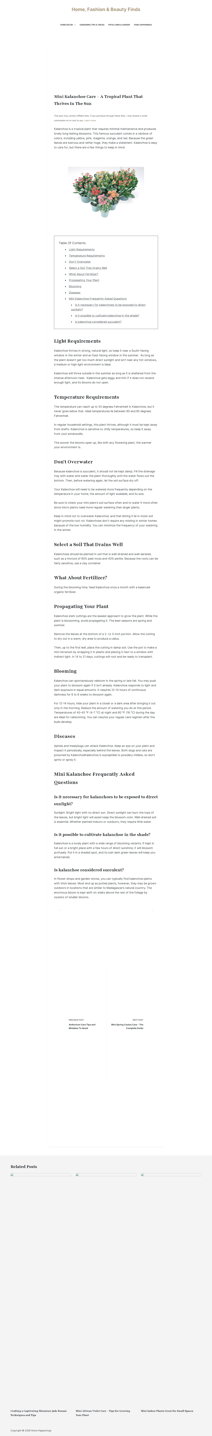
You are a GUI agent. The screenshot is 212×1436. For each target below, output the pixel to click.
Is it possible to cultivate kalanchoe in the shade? (107, 315)
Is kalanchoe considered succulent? (98, 321)
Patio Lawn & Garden (119, 25)
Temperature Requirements (87, 255)
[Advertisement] (106, 70)
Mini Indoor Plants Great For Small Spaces (167, 1411)
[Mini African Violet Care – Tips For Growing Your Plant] (106, 1289)
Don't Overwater (80, 261)
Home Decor (66, 25)
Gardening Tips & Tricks (92, 25)
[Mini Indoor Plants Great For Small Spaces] (171, 1289)
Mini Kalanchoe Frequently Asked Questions (98, 298)
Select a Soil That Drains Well (88, 268)
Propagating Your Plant (84, 280)
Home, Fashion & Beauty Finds (106, 9)
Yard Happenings (143, 25)
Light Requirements (82, 249)
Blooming (75, 286)
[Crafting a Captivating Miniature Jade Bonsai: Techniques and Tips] (41, 1289)
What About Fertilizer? (83, 274)
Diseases (74, 292)
